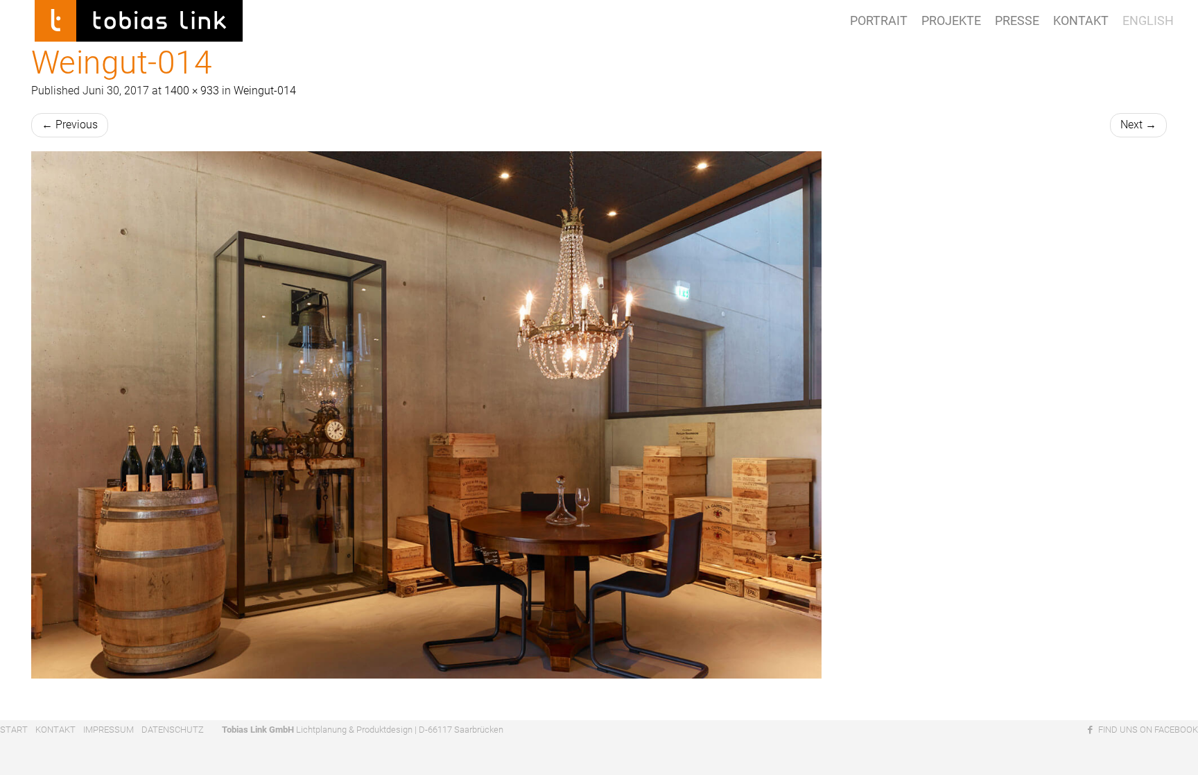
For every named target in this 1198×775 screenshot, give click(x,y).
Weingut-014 (265, 90)
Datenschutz (172, 729)
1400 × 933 (191, 90)
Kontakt (1081, 20)
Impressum (108, 729)
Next (1138, 124)
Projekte (951, 20)
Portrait (879, 20)
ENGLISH (1148, 20)
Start (14, 729)
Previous (70, 124)
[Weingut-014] (599, 415)
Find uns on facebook (1147, 729)
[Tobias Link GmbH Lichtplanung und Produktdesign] (139, 17)
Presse (1017, 20)
